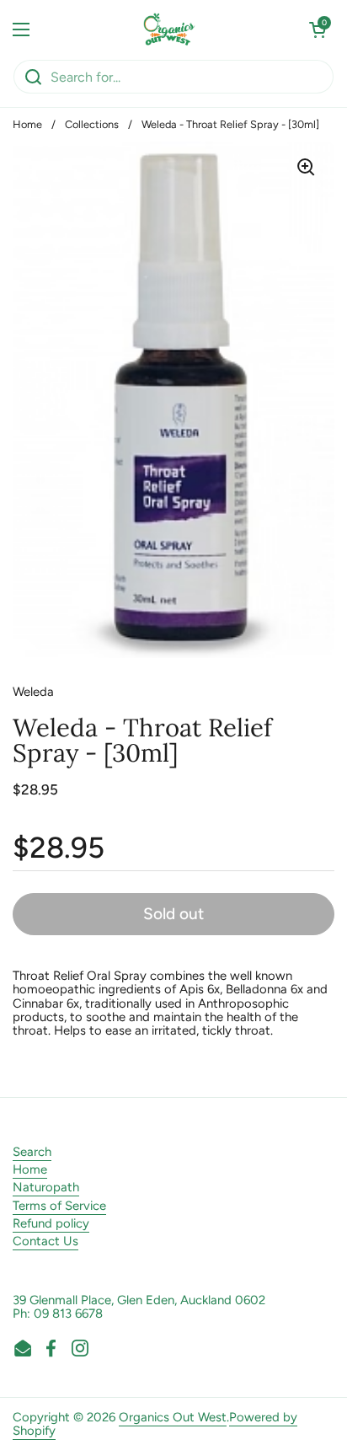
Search (32, 1151)
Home (27, 124)
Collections (92, 124)
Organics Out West (173, 1417)
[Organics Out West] (169, 29)
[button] (317, 29)
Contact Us (45, 1241)
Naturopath (46, 1187)
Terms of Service (59, 1205)
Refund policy (51, 1223)
